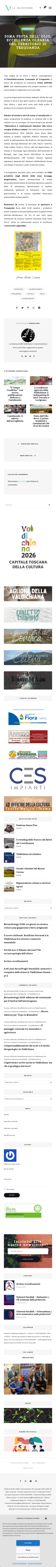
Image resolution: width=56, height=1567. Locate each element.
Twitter (30, 356)
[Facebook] (16, 308)
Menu (50, 8)
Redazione (21, 55)
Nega (28, 1550)
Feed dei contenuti (11, 1121)
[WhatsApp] (33, 308)
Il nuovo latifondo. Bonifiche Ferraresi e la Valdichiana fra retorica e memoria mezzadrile (26, 939)
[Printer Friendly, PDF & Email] (28, 278)
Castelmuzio (18, 289)
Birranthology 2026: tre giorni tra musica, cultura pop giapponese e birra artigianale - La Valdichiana (23, 992)
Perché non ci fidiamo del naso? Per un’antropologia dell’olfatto (22, 952)
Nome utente (9, 1169)
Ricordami (10, 1189)
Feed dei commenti (11, 1128)
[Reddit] (39, 308)
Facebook (34, 356)
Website (22, 356)
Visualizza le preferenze (28, 1557)
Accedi (6, 1114)
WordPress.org (9, 1135)
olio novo (30, 294)
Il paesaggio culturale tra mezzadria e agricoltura (23, 1029)
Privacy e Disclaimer (20, 1563)
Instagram (25, 1481)
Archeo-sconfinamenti (16, 961)
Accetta (28, 1543)
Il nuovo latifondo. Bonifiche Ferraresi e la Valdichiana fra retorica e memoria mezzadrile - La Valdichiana (25, 1041)
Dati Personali (38, 1463)
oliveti (42, 294)
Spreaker (36, 1481)
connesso (22, 481)
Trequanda (28, 29)
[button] (46, 1518)
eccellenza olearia (35, 289)
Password (7, 1179)
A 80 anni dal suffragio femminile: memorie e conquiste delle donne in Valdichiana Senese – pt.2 (28, 972)
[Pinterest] (28, 308)
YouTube (31, 1481)
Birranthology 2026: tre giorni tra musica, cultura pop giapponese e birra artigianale (26, 926)
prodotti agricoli (28, 298)
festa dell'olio (16, 294)
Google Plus (26, 356)
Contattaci (28, 1468)
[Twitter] (22, 308)
